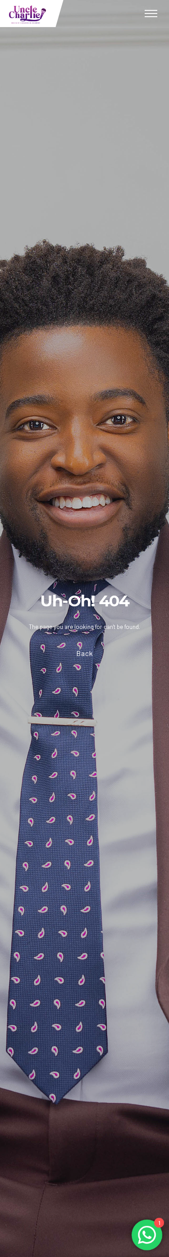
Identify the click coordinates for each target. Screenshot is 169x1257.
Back (84, 653)
